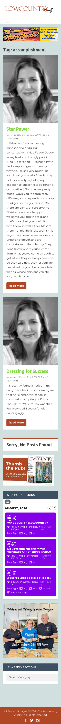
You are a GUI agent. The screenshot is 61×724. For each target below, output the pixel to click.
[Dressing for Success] (30, 331)
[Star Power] (30, 89)
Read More (16, 285)
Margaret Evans (17, 135)
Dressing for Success (27, 371)
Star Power (17, 129)
